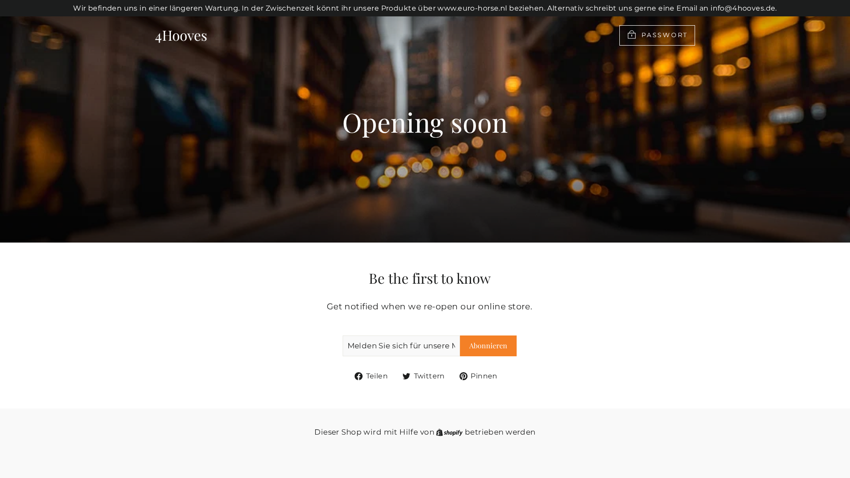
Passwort (664, 34)
